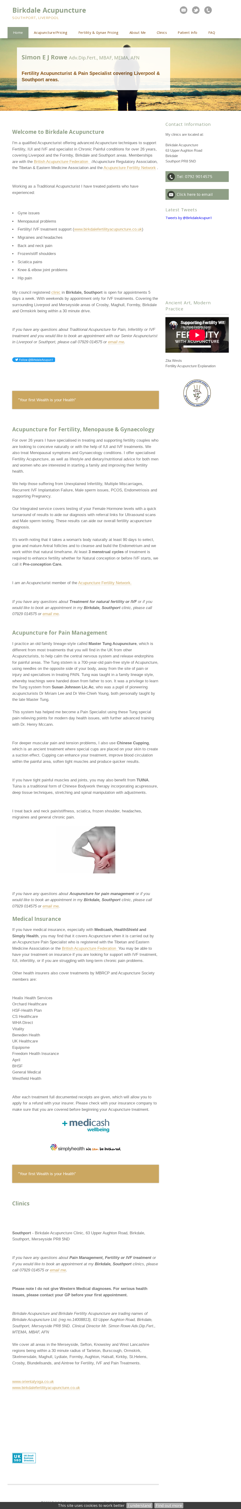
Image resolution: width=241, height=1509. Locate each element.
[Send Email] (183, 10)
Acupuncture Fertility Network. (105, 583)
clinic (55, 292)
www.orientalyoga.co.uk (33, 1381)
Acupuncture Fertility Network (130, 168)
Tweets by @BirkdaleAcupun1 (188, 217)
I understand (139, 1505)
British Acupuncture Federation (62, 161)
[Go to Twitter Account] (195, 10)
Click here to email (195, 194)
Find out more (169, 1505)
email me (116, 342)
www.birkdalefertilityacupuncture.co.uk (108, 229)
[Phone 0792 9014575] (208, 10)
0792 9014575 (198, 176)
